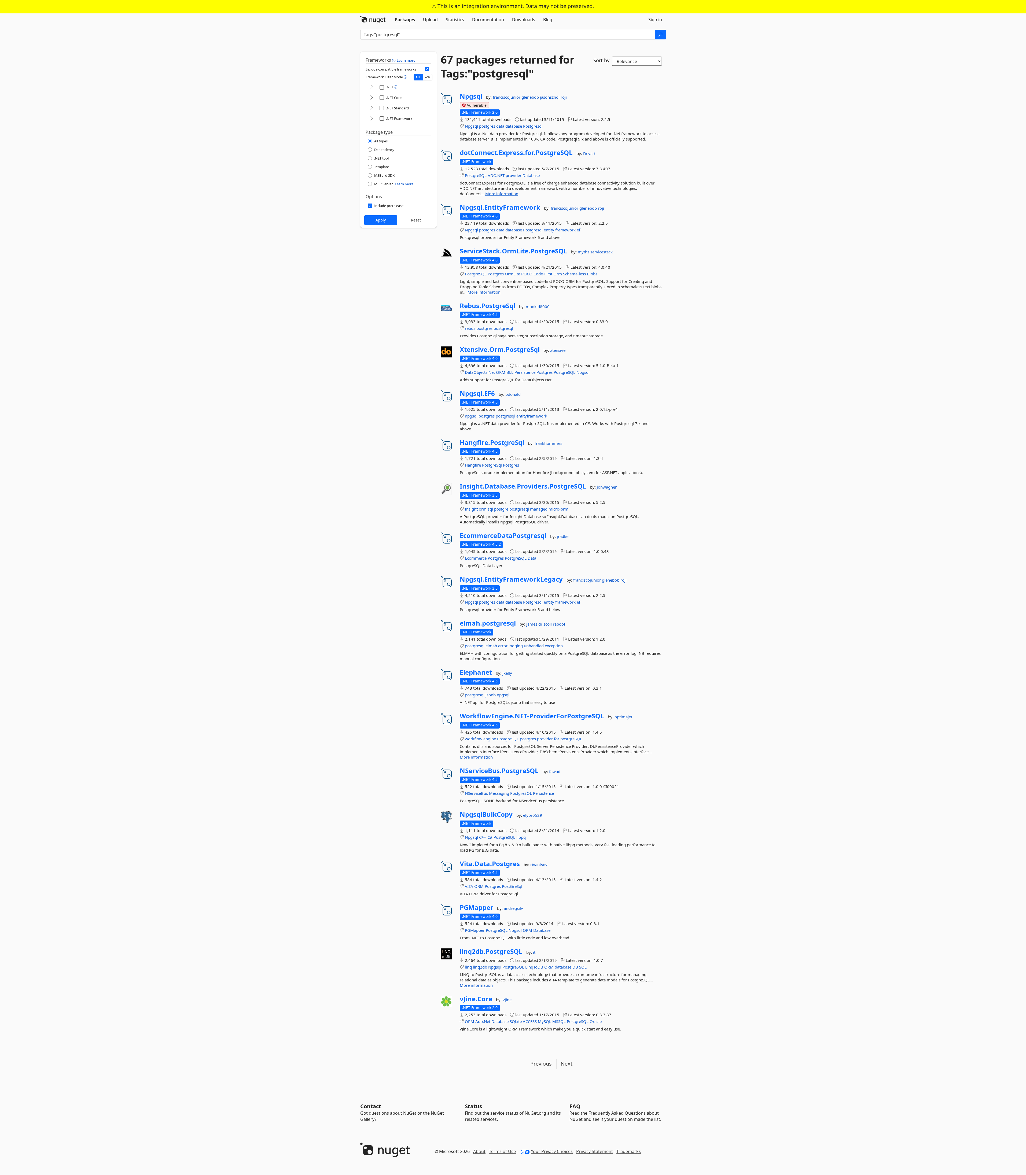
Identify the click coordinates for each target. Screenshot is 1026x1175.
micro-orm (558, 509)
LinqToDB (534, 967)
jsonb (491, 694)
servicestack (601, 251)
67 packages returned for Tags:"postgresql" (508, 66)
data (500, 126)
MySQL (544, 1021)
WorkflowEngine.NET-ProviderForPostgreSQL (532, 716)
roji (564, 97)
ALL (418, 77)
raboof (559, 624)
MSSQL (559, 1021)
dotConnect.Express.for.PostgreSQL (516, 153)
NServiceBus (476, 793)
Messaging (499, 793)
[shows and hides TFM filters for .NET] (371, 87)
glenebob (530, 97)
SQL (583, 967)
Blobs (592, 273)
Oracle (596, 1021)
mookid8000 (538, 306)
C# (489, 837)
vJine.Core (476, 999)
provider (513, 175)
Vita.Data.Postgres (490, 864)
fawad (554, 771)
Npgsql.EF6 (477, 393)
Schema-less (574, 273)
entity (549, 229)
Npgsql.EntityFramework (500, 207)
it (534, 952)
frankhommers (548, 443)
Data (532, 558)
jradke (562, 536)
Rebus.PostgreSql (487, 306)
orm (483, 509)
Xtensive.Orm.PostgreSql (500, 349)
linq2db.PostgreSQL (491, 951)
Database (531, 175)
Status (473, 1106)
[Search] (660, 34)
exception (554, 645)
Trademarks (628, 1151)
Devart (589, 153)
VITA (469, 886)
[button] (394, 60)
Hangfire (473, 465)
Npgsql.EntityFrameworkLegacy (511, 579)
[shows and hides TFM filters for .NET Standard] (371, 108)
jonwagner (607, 487)
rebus (470, 328)
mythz (584, 251)
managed (538, 509)
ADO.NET (496, 175)
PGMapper (476, 907)
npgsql (471, 416)
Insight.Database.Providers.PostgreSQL (523, 486)
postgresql (503, 328)
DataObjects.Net (480, 372)
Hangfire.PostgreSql (492, 442)
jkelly (507, 673)
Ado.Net (482, 1021)
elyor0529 (532, 815)
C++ (482, 837)
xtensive (557, 350)
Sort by (601, 60)
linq (468, 967)
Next (566, 1063)
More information (501, 193)
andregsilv (513, 908)
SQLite (516, 1021)
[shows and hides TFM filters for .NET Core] (371, 98)
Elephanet (476, 672)
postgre (501, 509)
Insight (471, 509)
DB (575, 967)
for (556, 738)
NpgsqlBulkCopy (486, 814)
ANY (428, 77)
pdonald (513, 394)
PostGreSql (512, 886)
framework (565, 229)
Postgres (496, 273)
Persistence (524, 372)
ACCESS (530, 1021)
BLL (509, 372)
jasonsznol (550, 97)
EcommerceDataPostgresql (503, 535)
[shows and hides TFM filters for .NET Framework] (371, 118)
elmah (491, 645)
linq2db (480, 967)
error (503, 645)
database (513, 126)
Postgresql (533, 126)
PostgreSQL (476, 175)
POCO (526, 273)
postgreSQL (571, 738)
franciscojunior (507, 97)
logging (516, 645)
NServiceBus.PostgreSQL (499, 771)
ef (578, 229)
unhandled (534, 645)
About (479, 1151)
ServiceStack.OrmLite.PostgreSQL (513, 251)
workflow (473, 738)
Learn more (406, 60)
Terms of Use (502, 1151)
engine (489, 738)
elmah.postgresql (488, 623)
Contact (370, 1106)
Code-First (543, 273)
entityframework (531, 416)
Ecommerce (476, 558)
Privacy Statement (594, 1151)
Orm (557, 273)
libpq (521, 837)
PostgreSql (492, 465)
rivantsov (538, 864)
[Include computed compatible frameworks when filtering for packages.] (427, 69)
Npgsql (471, 96)
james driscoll (539, 624)
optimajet (623, 716)
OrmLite (512, 273)
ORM (500, 372)
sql (490, 509)
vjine (507, 999)
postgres (487, 126)
